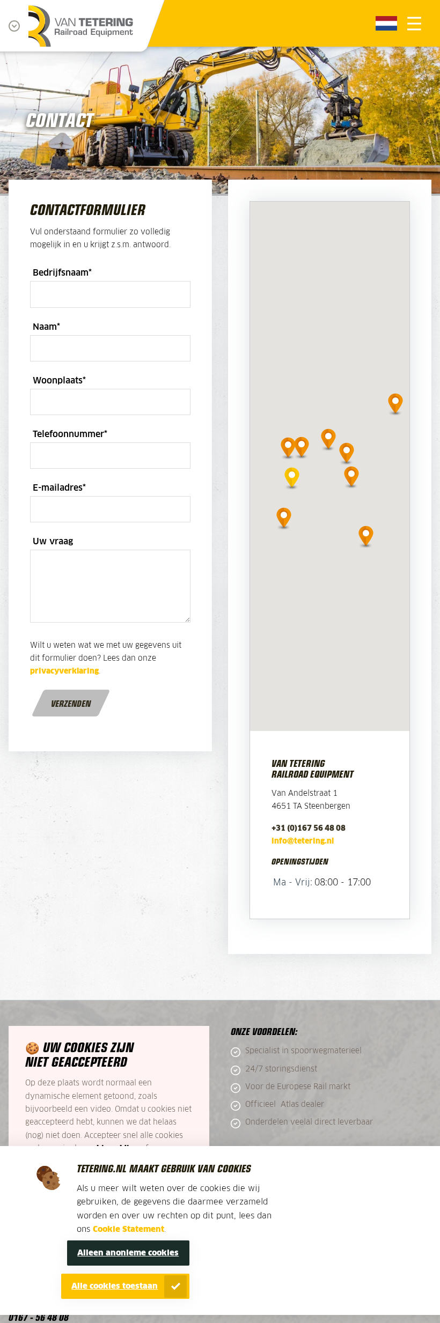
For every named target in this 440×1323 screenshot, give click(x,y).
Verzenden (71, 703)
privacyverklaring (64, 671)
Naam (46, 327)
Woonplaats (59, 380)
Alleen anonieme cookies (128, 1253)
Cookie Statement (128, 1229)
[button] (292, 476)
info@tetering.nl (303, 841)
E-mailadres (59, 488)
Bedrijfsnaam (62, 273)
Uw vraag (53, 541)
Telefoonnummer (70, 434)
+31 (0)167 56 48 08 (309, 828)
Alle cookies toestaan (114, 1286)
